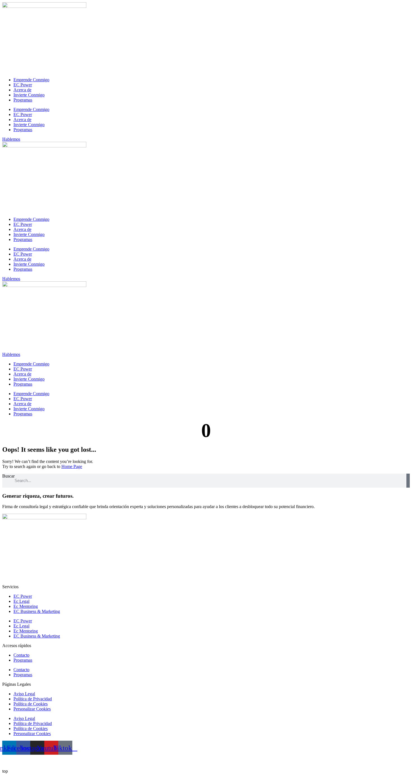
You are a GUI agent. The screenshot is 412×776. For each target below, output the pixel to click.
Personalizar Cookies (32, 708)
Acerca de (22, 89)
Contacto (21, 655)
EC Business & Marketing (36, 611)
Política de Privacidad (32, 698)
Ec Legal (21, 601)
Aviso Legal (24, 693)
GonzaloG (41, 761)
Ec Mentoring (25, 606)
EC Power (22, 84)
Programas (22, 100)
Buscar (8, 476)
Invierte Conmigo (29, 94)
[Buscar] (408, 481)
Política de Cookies (30, 703)
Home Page (71, 466)
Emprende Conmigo (31, 79)
